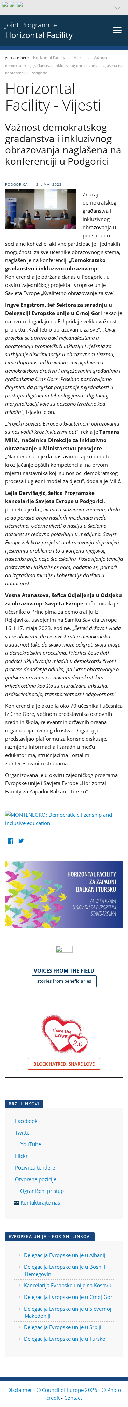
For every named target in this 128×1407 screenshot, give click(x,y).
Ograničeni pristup (42, 1190)
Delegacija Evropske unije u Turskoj (65, 1338)
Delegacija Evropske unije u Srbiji (62, 1327)
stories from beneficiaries (64, 981)
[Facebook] (10, 840)
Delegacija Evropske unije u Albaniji (65, 1255)
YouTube (30, 1144)
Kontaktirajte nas (40, 1202)
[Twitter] (21, 840)
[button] (64, 7)
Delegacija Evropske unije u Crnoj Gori (69, 1296)
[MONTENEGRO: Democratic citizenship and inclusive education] (64, 818)
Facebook (26, 1120)
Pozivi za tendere (35, 1167)
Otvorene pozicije (35, 1179)
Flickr (21, 1155)
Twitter (23, 1132)
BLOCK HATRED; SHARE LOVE (64, 1064)
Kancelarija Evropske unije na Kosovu (67, 1285)
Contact (73, 1397)
